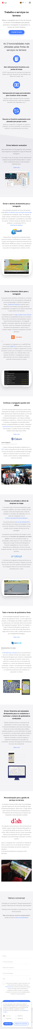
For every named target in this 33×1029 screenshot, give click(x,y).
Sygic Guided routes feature (23, 314)
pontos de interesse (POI (22, 522)
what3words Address (16, 225)
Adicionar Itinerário (14, 304)
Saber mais (16, 167)
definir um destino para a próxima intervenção (18, 212)
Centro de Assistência (21, 917)
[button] (16, 979)
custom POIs (6, 426)
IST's (2, 449)
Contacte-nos (16, 32)
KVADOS (12, 346)
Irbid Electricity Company (10, 652)
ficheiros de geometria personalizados (16, 518)
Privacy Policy (9, 986)
